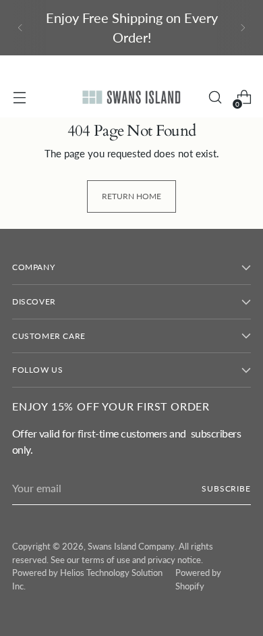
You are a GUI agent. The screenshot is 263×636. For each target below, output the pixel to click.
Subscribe (226, 488)
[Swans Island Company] (131, 97)
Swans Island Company (131, 546)
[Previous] (20, 27)
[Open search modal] (215, 97)
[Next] (243, 27)
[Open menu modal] (19, 97)
